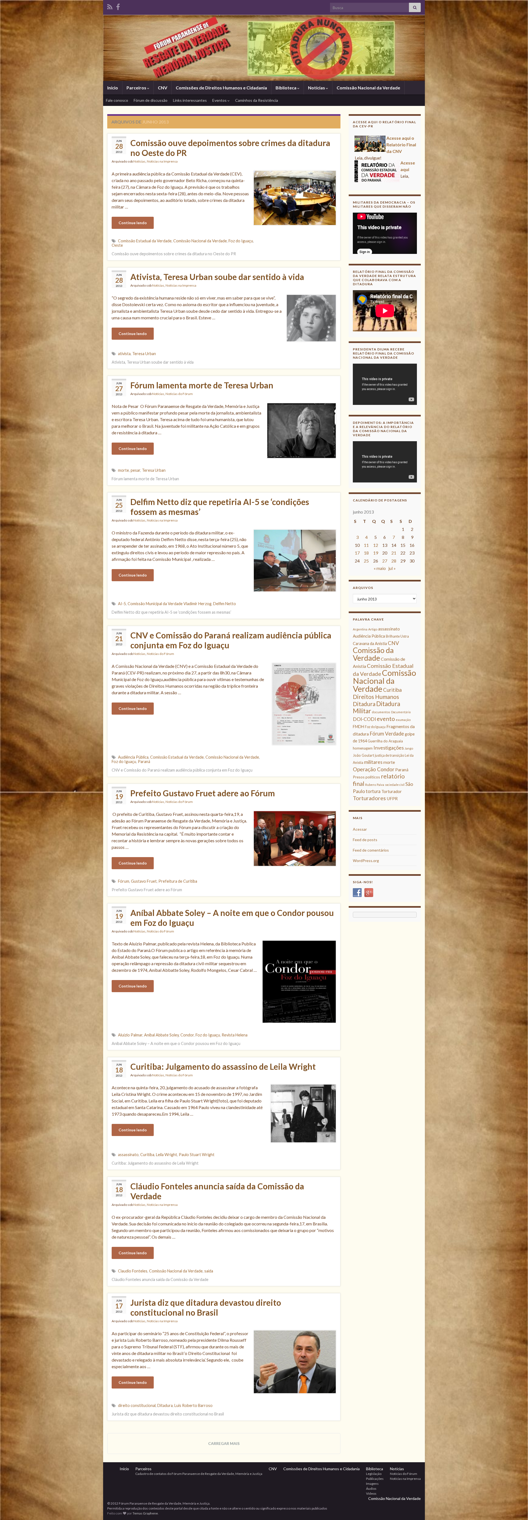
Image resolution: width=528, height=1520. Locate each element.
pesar (135, 470)
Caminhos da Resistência (256, 100)
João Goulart (363, 755)
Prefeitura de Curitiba (177, 881)
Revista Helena (235, 1035)
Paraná (144, 761)
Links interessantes (190, 100)
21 (393, 552)
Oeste (117, 245)
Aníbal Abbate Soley (161, 1035)
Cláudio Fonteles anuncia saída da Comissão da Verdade (217, 1191)
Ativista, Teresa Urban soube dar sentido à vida (217, 277)
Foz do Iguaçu (241, 240)
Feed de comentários (371, 850)
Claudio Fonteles (132, 1271)
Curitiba (147, 1154)
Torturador (391, 791)
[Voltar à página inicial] (264, 48)
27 (384, 560)
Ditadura (165, 1405)
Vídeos (371, 1493)
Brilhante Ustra (397, 636)
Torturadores (369, 798)
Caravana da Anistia (370, 643)
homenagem (363, 748)
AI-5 (122, 603)
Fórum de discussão (150, 100)
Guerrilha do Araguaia (385, 741)
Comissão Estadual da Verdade (145, 240)
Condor (187, 1035)
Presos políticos (366, 777)
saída (208, 1271)
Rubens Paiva (374, 784)
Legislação (373, 1474)
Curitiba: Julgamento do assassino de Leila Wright (223, 1066)
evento (386, 718)
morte (123, 470)
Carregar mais (224, 1443)
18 (366, 552)
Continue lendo (133, 222)
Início (112, 87)
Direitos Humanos (376, 696)
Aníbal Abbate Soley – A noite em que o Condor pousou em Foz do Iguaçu (232, 918)
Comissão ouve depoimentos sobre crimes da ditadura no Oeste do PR (230, 148)
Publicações (375, 1479)
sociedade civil (395, 784)
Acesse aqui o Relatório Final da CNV (401, 169)
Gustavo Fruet (144, 881)
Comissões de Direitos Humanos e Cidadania (221, 87)
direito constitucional (137, 1405)
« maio (380, 568)
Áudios (371, 1488)
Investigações (388, 748)
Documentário (401, 712)
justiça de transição (389, 755)
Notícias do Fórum (179, 394)
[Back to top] (515, 1507)
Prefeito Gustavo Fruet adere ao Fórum (202, 793)
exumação (403, 719)
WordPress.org (366, 860)
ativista (124, 353)
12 (375, 545)
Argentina (360, 629)
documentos (381, 712)
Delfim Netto (224, 603)
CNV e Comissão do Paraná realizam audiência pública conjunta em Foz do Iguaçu (230, 640)
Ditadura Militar (376, 707)
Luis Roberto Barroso (193, 1405)
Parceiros (137, 87)
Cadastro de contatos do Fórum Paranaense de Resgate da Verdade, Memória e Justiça (198, 1474)
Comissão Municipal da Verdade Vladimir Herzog (169, 603)
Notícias (317, 87)
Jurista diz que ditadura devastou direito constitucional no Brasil (205, 1307)
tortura (373, 791)
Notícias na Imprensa (162, 161)
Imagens (372, 1483)
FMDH (358, 726)
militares (373, 762)
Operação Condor (373, 769)
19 (375, 552)
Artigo (372, 629)
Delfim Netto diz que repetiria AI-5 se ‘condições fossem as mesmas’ (219, 507)
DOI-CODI (364, 719)
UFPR (392, 798)
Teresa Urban (144, 353)
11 (366, 545)
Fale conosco (117, 100)
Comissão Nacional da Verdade (368, 87)
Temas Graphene (145, 1513)
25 (366, 560)
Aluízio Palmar (130, 1035)
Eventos (219, 100)
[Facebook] (118, 6)
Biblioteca (286, 87)
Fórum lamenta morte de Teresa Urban (201, 385)
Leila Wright (166, 1154)
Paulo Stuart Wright (197, 1154)
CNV (162, 87)
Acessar (360, 829)
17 (357, 552)
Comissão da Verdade (373, 654)
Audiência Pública (133, 757)
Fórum (123, 881)
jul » (392, 568)
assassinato (128, 1154)
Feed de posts (365, 839)
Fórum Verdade (387, 734)
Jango (409, 748)
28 (393, 560)
